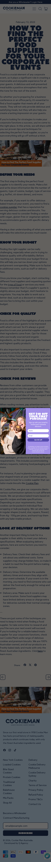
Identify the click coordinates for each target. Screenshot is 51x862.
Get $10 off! (38, 440)
